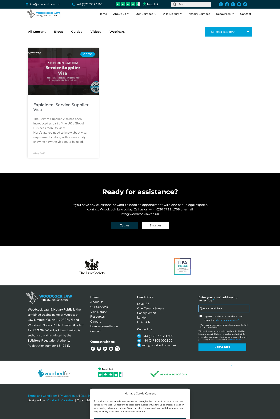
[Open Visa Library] (181, 14)
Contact (95, 331)
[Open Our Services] (155, 14)
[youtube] (240, 4)
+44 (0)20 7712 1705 (165, 209)
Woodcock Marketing (60, 400)
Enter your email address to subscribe (217, 299)
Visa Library (98, 312)
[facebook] (221, 4)
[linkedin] (233, 4)
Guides (76, 31)
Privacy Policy (69, 396)
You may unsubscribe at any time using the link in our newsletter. (224, 326)
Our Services (99, 307)
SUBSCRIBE (222, 347)
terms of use (235, 340)
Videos (95, 31)
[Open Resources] (232, 14)
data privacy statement (226, 320)
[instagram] (227, 4)
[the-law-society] (92, 266)
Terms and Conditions (43, 396)
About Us (96, 302)
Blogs (58, 31)
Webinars (117, 31)
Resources (97, 317)
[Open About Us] (128, 14)
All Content (37, 31)
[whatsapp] (246, 4)
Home (94, 297)
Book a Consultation (104, 326)
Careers (95, 321)
